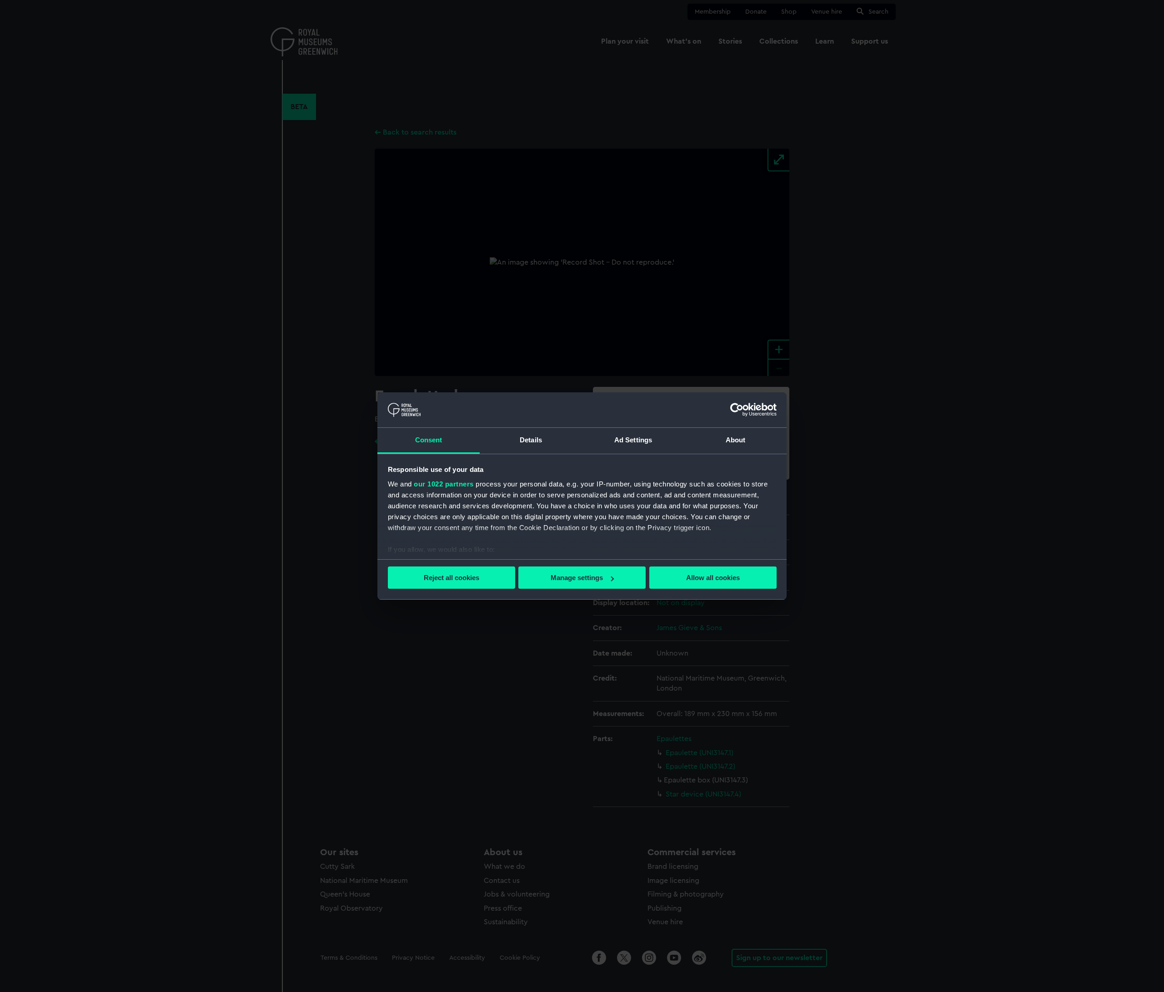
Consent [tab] (428, 440)
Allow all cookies (713, 577)
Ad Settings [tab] (633, 440)
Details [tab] (531, 440)
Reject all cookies (451, 577)
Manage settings (577, 577)
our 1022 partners (444, 484)
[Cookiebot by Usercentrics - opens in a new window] (737, 409)
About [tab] (736, 440)
